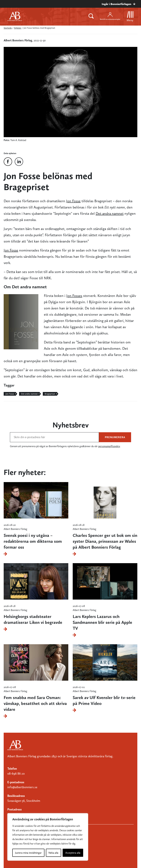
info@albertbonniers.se (22, 787)
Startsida (8, 28)
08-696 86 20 (16, 773)
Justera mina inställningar (28, 852)
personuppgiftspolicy (109, 446)
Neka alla (53, 852)
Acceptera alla (72, 852)
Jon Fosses (74, 295)
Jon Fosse (73, 201)
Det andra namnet (110, 213)
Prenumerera (115, 437)
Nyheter (17, 28)
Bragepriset (50, 394)
